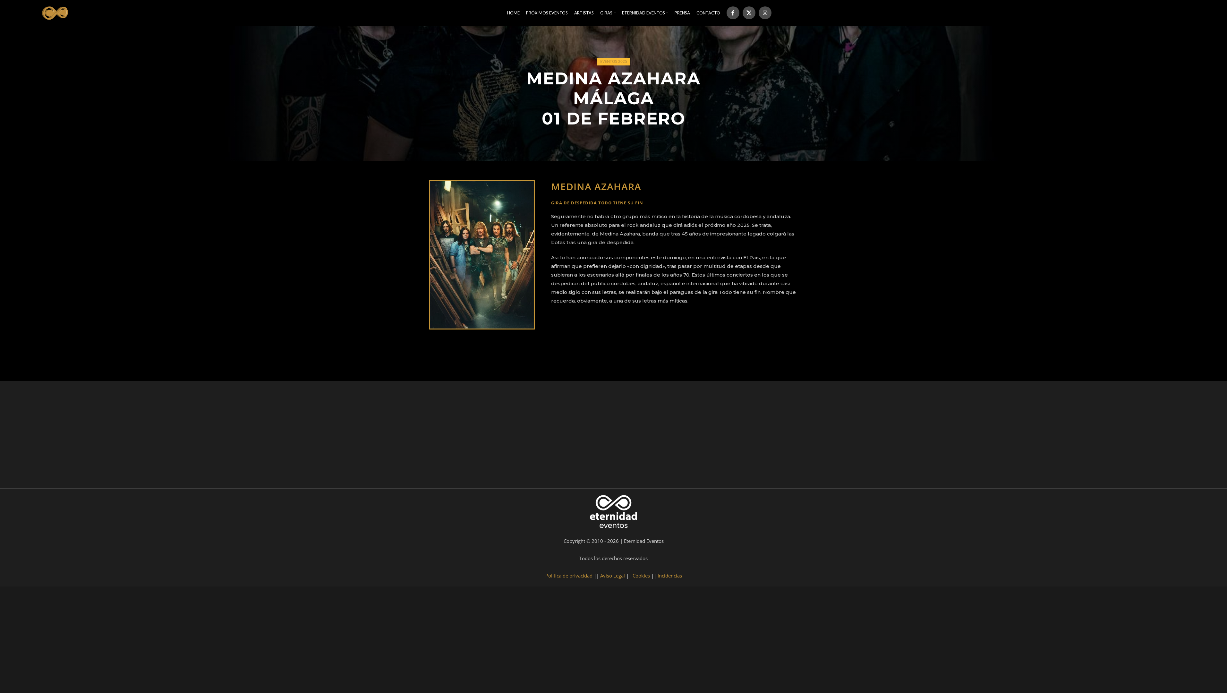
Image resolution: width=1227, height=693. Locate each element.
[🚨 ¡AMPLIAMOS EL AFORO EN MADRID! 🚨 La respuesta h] (384, 436)
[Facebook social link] (733, 12)
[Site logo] (55, 12)
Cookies (641, 575)
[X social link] (749, 12)
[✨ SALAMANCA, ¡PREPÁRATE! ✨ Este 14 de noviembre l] (690, 436)
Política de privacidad (568, 575)
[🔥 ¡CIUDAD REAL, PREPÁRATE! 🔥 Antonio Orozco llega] (997, 436)
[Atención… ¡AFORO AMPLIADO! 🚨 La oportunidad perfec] (231, 436)
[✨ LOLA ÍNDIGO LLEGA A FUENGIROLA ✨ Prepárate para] (1150, 436)
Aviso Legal (612, 575)
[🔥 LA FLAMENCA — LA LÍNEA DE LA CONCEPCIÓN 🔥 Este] (843, 436)
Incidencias (670, 575)
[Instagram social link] (765, 12)
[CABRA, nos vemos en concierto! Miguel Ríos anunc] (77, 436)
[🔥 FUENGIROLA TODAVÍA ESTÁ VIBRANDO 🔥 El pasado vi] (537, 436)
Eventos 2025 (613, 61)
